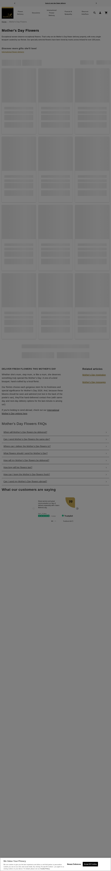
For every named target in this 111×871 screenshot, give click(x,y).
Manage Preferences (74, 864)
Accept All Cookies (90, 864)
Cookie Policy (45, 869)
